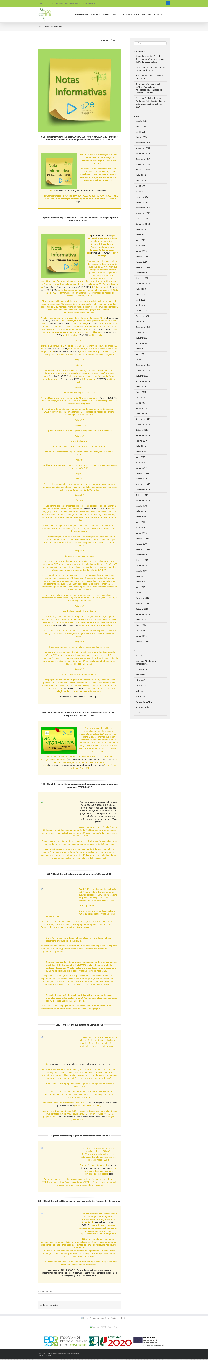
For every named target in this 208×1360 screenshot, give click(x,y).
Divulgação (141, 674)
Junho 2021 (141, 348)
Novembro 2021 (143, 332)
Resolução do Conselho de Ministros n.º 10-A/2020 (67, 287)
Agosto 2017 (142, 571)
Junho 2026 (141, 126)
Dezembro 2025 (143, 142)
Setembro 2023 (143, 224)
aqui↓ (79, 201)
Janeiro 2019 (142, 479)
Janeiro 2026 (142, 137)
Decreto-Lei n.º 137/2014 (55, 348)
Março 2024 (141, 191)
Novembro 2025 (143, 148)
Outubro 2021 (142, 338)
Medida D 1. (141, 685)
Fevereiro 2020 (142, 413)
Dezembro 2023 (143, 208)
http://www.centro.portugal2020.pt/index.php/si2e (91, 759)
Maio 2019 (140, 457)
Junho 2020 (141, 392)
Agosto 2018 (142, 506)
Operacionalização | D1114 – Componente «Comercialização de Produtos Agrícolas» (150, 59)
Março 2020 (141, 408)
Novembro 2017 (143, 555)
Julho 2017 (141, 576)
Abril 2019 (140, 462)
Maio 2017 (140, 587)
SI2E (51, 1292)
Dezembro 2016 (143, 603)
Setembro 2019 (143, 435)
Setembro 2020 (143, 381)
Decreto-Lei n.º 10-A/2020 (95, 508)
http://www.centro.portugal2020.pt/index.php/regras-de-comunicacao (81, 1064)
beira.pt (77, 1353)
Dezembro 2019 (143, 419)
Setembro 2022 (143, 283)
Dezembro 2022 (143, 267)
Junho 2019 (141, 451)
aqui (111, 1174)
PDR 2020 (140, 696)
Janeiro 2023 (142, 262)
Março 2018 (141, 533)
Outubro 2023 (142, 218)
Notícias (139, 691)
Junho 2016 (141, 625)
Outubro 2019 (142, 430)
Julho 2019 (141, 446)
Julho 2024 (141, 175)
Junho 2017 (141, 582)
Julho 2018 (141, 511)
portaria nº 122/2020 (101, 235)
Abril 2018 (140, 527)
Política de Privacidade (45, 1355)
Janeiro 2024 (142, 202)
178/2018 (83, 335)
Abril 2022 (140, 305)
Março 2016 (141, 636)
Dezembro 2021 (143, 327)
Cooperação (141, 669)
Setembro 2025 (143, 153)
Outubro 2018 (142, 495)
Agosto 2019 (142, 441)
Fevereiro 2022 (142, 316)
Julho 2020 (141, 386)
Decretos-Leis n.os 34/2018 (60, 323)
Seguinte (115, 40)
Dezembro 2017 (143, 549)
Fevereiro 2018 (142, 538)
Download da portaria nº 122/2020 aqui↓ (79, 696)
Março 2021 (141, 359)
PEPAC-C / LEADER (144, 702)
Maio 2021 (140, 354)
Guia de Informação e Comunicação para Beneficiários (80, 1116)
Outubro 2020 (142, 376)
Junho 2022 (141, 294)
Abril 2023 (140, 245)
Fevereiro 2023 (142, 256)
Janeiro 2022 (142, 321)
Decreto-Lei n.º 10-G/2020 (66, 625)
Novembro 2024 (143, 164)
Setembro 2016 (143, 614)
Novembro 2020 (143, 370)
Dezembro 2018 (143, 484)
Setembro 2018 (143, 500)
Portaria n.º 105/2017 (101, 253)
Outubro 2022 (142, 278)
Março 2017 (141, 592)
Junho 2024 (141, 180)
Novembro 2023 (143, 213)
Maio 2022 (140, 300)
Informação (141, 680)
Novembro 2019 (143, 424)
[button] (166, 14)
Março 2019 (141, 468)
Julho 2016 (141, 620)
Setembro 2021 (143, 343)
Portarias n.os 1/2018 (71, 379)
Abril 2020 (140, 403)
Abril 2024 (140, 186)
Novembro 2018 (143, 489)
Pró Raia (49, 1353)
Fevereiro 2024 (142, 197)
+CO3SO (139, 655)
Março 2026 (141, 132)
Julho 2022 (141, 289)
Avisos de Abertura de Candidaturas (146, 662)
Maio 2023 (140, 240)
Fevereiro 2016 (142, 641)
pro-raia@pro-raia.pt (88, 3)
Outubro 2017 (142, 560)
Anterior (105, 40)
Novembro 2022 (143, 273)
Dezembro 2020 (143, 365)
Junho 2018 (141, 517)
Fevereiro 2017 (142, 598)
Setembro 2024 (143, 170)
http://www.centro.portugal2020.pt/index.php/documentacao (76, 765)
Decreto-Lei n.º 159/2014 (75, 688)
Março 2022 (141, 310)
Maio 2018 (140, 522)
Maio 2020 (140, 397)
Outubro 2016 (142, 609)
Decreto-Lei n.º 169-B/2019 (66, 351)
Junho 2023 (141, 235)
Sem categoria (142, 707)
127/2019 (93, 323)
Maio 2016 (140, 630)
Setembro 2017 (143, 565)
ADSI (67, 1353)
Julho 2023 (141, 229)
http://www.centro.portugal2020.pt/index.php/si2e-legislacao (81, 190)
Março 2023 (141, 251)
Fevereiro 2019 (142, 473)
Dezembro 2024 (143, 159)
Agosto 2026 (142, 121)
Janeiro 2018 (142, 544)
